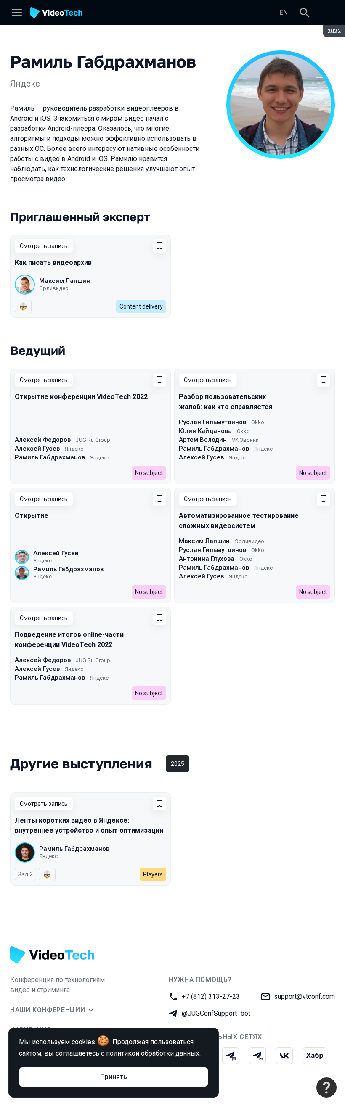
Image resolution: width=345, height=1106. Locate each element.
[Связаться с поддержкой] (326, 1087)
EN (283, 12)
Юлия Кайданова (205, 431)
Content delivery (141, 306)
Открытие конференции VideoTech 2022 (81, 397)
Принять (113, 1077)
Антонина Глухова (206, 558)
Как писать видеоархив (53, 263)
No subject (149, 473)
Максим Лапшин (64, 280)
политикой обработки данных (152, 1053)
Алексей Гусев (37, 448)
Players (153, 874)
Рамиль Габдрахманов (50, 457)
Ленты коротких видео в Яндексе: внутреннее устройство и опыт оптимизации (89, 825)
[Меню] (16, 12)
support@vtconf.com (304, 996)
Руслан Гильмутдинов (212, 422)
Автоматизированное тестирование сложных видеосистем (239, 521)
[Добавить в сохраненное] (159, 246)
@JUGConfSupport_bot (216, 1013)
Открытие (31, 516)
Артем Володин (203, 439)
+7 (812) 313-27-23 (211, 996)
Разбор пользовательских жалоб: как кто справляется (225, 402)
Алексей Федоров (43, 439)
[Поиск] (304, 12)
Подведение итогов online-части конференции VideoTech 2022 (69, 640)
